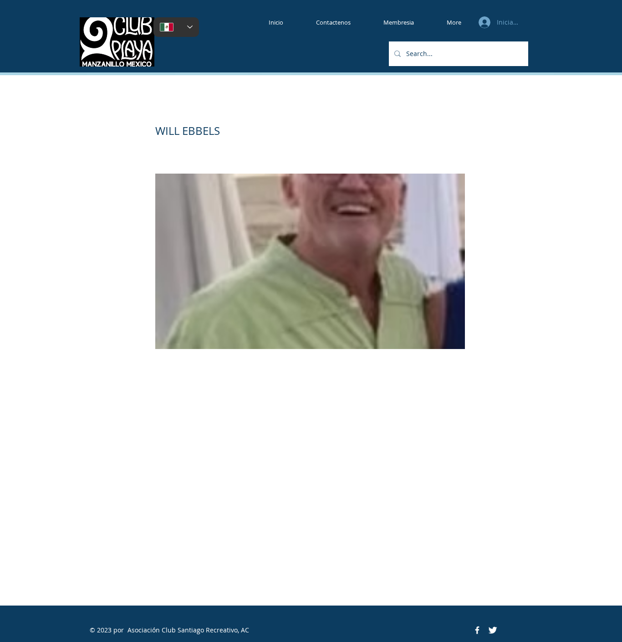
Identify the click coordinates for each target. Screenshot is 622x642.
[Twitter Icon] (493, 630)
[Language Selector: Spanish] (176, 27)
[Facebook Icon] (477, 630)
